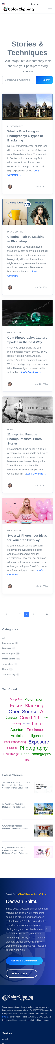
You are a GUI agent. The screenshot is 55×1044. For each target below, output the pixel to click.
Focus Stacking (26, 705)
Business (8, 648)
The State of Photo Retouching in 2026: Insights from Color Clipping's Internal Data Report (16, 785)
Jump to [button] (35, 4)
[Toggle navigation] (50, 9)
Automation (34, 699)
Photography (15, 126)
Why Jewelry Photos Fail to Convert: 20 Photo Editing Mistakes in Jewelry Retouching (15, 850)
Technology (9, 664)
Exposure (38, 742)
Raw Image (11, 754)
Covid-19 (29, 717)
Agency (26, 724)
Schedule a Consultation (24, 960)
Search (46, 80)
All (3, 638)
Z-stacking (15, 723)
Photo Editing (15, 232)
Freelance (35, 730)
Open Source (23, 711)
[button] (3, 4)
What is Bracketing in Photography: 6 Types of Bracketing (25, 136)
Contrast (11, 717)
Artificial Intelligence (27, 736)
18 (47, 614)
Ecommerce (9, 643)
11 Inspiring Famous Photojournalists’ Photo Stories (24, 439)
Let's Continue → (31, 372)
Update (45, 718)
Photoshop (11, 748)
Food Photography (36, 754)
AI (42, 711)
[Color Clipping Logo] (17, 998)
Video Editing (10, 674)
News (10, 429)
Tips (27, 760)
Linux (38, 723)
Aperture (17, 730)
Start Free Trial (19, 973)
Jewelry (6, 1039)
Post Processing (15, 742)
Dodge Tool (16, 699)
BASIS (5, 1017)
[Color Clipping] (19, 9)
